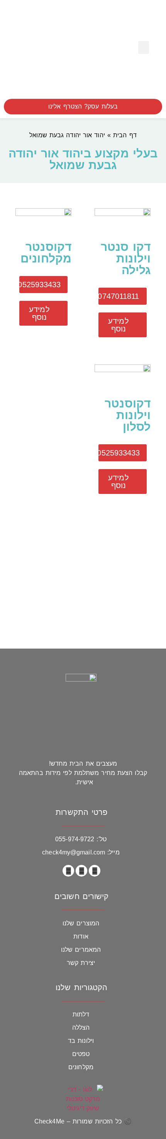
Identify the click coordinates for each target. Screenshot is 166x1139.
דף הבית (125, 135)
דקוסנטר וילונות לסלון (128, 415)
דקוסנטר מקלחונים (45, 252)
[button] (143, 47)
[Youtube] (68, 871)
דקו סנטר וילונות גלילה (126, 258)
